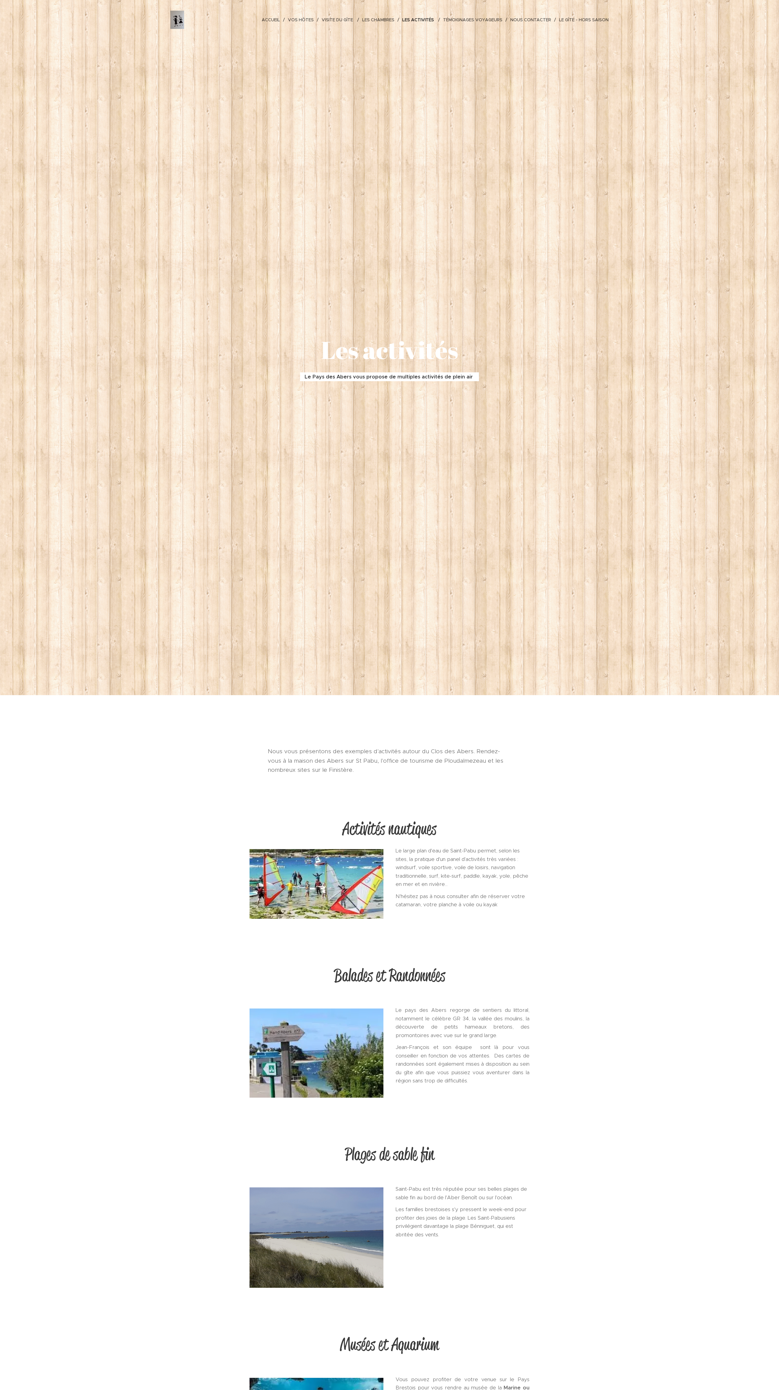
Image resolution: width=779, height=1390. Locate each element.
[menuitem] (272, 19)
